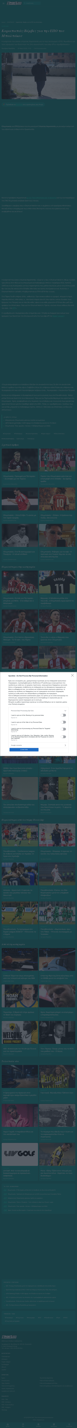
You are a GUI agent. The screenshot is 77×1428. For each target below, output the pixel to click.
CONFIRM (24, 749)
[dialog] (38, 714)
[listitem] (38, 711)
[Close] (73, 676)
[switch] (63, 715)
